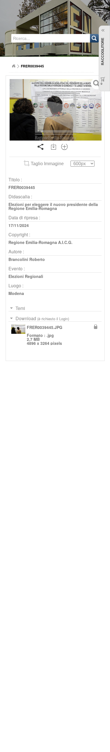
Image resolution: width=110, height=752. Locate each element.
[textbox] (36, 38)
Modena (16, 293)
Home (13, 66)
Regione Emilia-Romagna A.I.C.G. (40, 242)
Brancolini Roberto (26, 259)
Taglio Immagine (47, 163)
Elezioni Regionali (25, 276)
